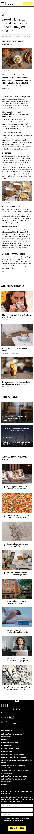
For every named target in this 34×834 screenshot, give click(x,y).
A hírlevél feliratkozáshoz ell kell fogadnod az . (16, 819)
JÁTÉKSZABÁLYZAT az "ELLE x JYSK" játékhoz (14, 776)
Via (3, 272)
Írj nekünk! (4, 713)
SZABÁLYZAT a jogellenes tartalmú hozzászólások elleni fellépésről (16, 761)
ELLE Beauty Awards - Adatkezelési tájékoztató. (14, 757)
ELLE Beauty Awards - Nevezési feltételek (12, 754)
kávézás (9, 41)
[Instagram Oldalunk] (16, 709)
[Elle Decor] (9, 3)
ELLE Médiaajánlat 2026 (8, 745)
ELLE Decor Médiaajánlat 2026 (10, 748)
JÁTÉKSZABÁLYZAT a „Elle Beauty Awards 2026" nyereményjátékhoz (15, 767)
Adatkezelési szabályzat (8, 751)
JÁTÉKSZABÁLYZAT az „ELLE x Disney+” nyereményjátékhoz (12, 735)
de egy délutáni (13, 236)
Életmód (11, 10)
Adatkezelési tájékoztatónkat (13, 820)
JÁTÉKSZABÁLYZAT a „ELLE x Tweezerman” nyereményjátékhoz (13, 780)
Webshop (28, 3)
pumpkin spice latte (7, 44)
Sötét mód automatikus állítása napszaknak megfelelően (12, 723)
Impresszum (4, 739)
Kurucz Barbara (27, 36)
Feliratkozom (17, 828)
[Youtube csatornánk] (19, 709)
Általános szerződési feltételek (9, 742)
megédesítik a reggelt (24, 126)
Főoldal (5, 10)
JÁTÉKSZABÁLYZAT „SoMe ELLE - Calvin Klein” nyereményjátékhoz (14, 772)
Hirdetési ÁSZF (5, 784)
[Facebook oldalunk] (13, 709)
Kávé (3, 41)
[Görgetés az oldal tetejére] (17, 700)
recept (14, 41)
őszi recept (21, 41)
